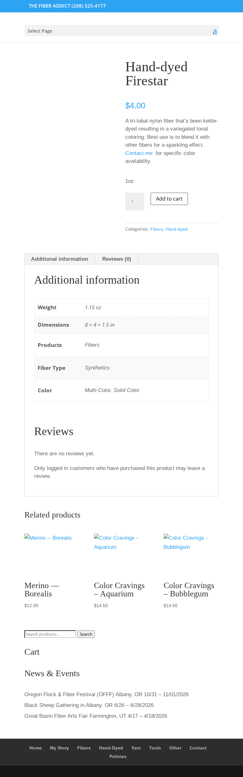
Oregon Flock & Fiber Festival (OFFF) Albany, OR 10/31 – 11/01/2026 (106, 694)
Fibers (156, 229)
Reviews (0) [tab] (116, 259)
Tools (155, 747)
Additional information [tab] (59, 259)
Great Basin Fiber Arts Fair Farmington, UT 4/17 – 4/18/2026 (95, 716)
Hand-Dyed (111, 747)
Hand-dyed (176, 229)
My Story (59, 747)
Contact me (139, 153)
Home (35, 747)
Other (175, 747)
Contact (198, 747)
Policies (118, 756)
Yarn (136, 747)
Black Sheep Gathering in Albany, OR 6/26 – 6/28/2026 (88, 705)
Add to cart (169, 198)
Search (86, 634)
